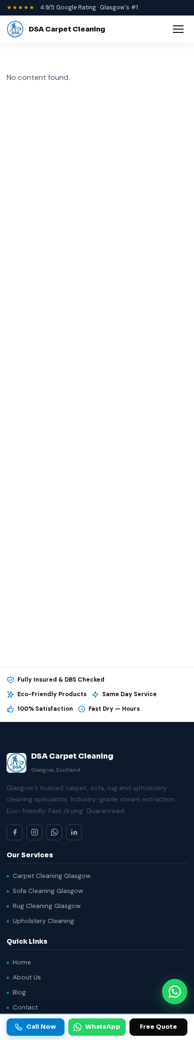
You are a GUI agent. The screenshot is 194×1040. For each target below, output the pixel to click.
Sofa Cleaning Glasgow (48, 891)
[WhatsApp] (54, 832)
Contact (25, 1007)
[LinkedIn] (74, 832)
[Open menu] (178, 29)
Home (22, 962)
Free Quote (158, 1027)
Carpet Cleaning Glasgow (51, 876)
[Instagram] (34, 832)
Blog (19, 992)
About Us (27, 977)
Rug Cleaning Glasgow (47, 906)
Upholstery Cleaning (43, 921)
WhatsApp (103, 1027)
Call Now (41, 1027)
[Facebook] (15, 832)
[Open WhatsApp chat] (174, 991)
